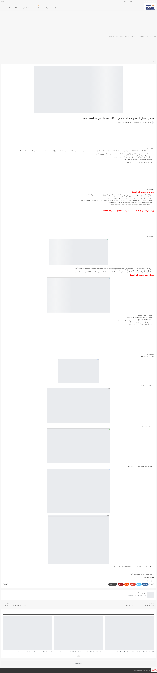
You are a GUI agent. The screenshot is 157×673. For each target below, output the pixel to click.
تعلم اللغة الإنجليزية (27, 7)
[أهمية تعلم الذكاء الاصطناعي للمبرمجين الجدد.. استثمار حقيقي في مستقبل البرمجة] (78, 633)
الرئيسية (138, 1)
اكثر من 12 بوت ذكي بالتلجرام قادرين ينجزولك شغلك (16, 605)
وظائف (46, 7)
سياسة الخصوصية (131, 1)
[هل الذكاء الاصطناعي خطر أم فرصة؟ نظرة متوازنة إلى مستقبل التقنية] (27, 633)
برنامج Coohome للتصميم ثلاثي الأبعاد (140, 574)
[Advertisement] (78, 22)
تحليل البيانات (17, 7)
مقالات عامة (8, 7)
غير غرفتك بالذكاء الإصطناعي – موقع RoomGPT (137, 162)
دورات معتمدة (54, 7)
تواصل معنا (123, 1)
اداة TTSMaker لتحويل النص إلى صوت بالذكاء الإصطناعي (139, 605)
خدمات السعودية (38, 7)
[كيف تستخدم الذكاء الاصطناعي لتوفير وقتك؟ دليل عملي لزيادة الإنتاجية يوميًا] (129, 633)
